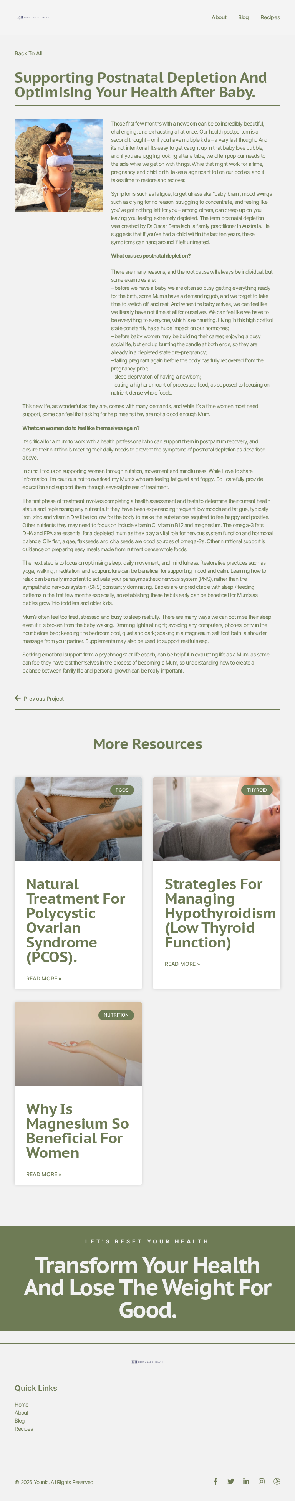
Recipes (270, 17)
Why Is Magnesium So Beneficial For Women (77, 1130)
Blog (243, 17)
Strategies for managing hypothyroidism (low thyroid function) (221, 912)
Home (21, 1404)
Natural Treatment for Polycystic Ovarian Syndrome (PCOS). (75, 920)
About (219, 17)
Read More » (43, 978)
